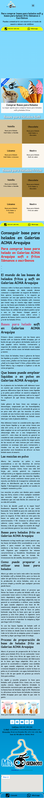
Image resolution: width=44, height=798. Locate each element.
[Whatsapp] (12, 722)
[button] (33, 5)
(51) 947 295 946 (22, 727)
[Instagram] (27, 722)
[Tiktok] (31, 722)
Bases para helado (16, 324)
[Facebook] (17, 722)
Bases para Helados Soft (22, 117)
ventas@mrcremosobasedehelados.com (25, 729)
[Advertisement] (22, 54)
